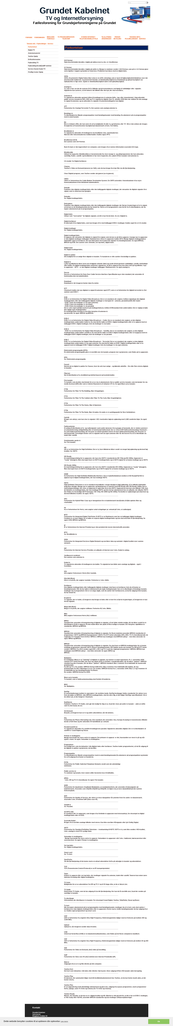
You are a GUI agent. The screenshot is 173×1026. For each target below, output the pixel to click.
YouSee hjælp (33, 56)
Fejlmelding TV (33, 63)
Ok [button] (159, 1021)
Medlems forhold (50, 38)
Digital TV (31, 50)
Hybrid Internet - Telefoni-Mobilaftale (88, 38)
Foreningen (39, 37)
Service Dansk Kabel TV (36, 69)
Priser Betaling (117, 38)
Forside (29, 37)
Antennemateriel (34, 53)
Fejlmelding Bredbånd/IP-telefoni (39, 66)
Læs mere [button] (64, 1021)
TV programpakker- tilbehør (66, 38)
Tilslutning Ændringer (106, 38)
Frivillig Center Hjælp (35, 72)
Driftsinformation (34, 59)
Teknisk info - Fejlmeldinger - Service (135, 38)
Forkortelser (32, 47)
